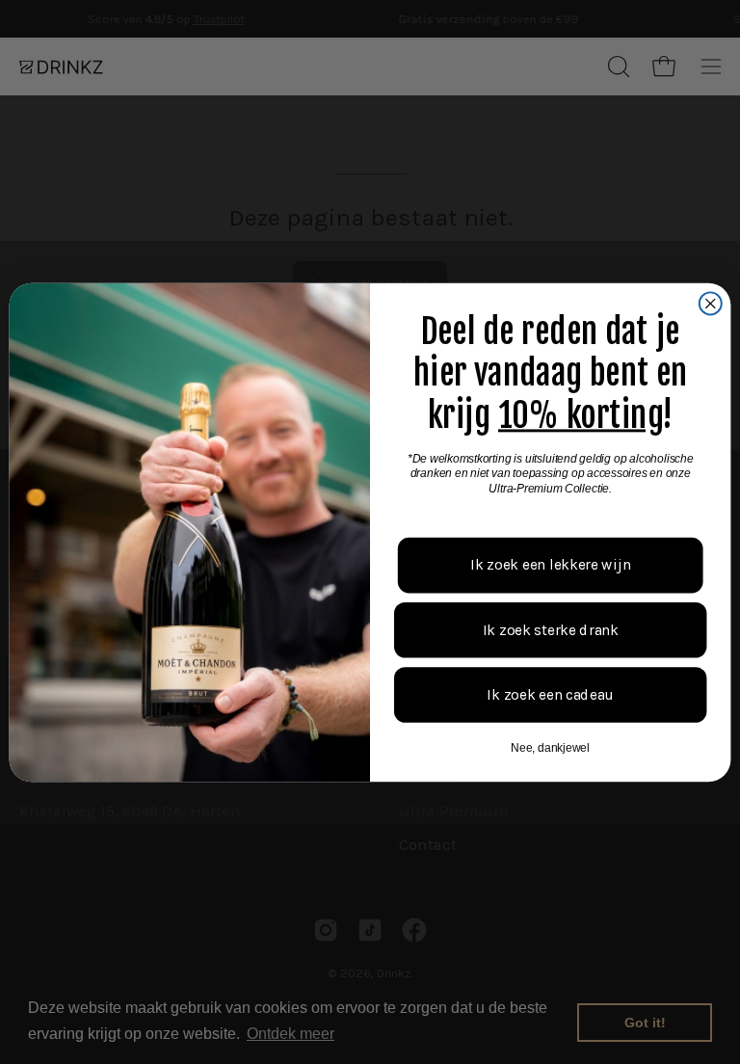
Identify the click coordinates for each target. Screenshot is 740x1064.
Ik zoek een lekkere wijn (550, 563)
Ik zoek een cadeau (550, 694)
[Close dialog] (711, 303)
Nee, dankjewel (550, 746)
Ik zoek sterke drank (551, 629)
